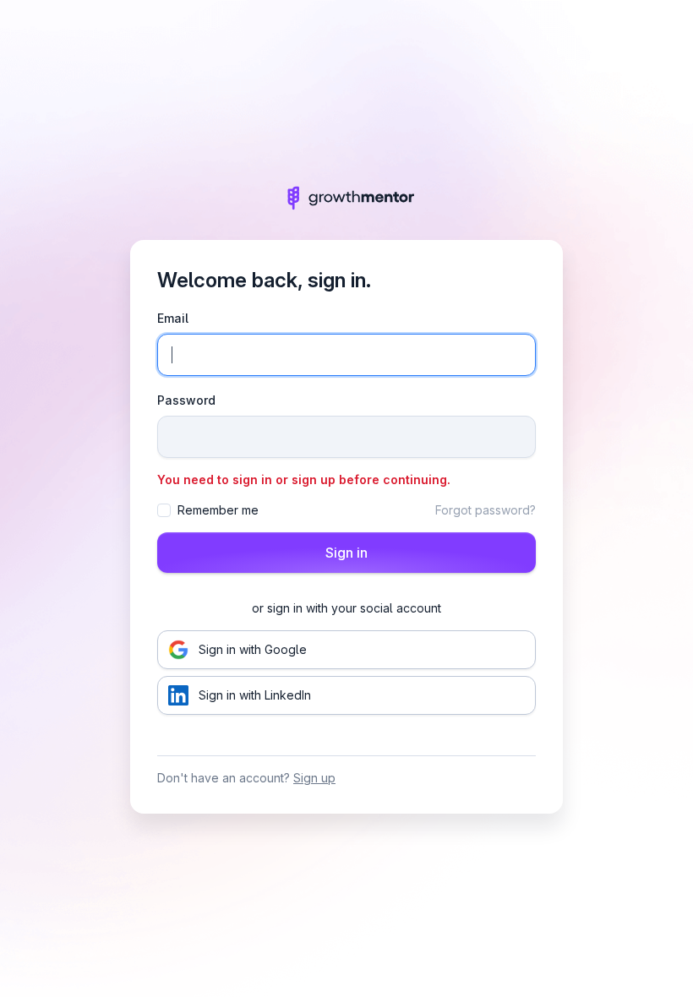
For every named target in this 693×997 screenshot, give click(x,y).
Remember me (218, 510)
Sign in (346, 552)
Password (186, 400)
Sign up (314, 778)
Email (172, 318)
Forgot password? (485, 510)
